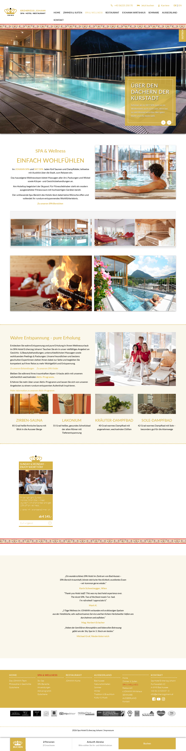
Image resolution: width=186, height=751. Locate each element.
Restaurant (112, 12)
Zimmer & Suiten (72, 12)
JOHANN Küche (73, 680)
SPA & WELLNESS (94, 12)
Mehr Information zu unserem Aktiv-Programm (32, 390)
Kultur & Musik (101, 697)
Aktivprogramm (44, 691)
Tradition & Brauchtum (104, 694)
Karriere (165, 5)
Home (57, 12)
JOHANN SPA (22, 169)
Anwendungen (43, 687)
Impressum (108, 730)
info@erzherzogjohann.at (162, 694)
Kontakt (59, 20)
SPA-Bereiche (43, 684)
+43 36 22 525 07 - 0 (160, 691)
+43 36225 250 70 (123, 5)
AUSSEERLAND (169, 12)
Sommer (97, 687)
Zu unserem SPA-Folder (47, 368)
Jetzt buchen (147, 5)
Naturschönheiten (102, 684)
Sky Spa (40, 680)
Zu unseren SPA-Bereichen (50, 203)
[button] (163, 122)
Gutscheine (14, 687)
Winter (97, 691)
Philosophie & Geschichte (20, 684)
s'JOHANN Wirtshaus (133, 12)
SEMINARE (153, 12)
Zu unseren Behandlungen (23, 368)
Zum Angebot (26, 523)
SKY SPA (38, 169)
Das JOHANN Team (18, 680)
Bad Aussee (99, 680)
